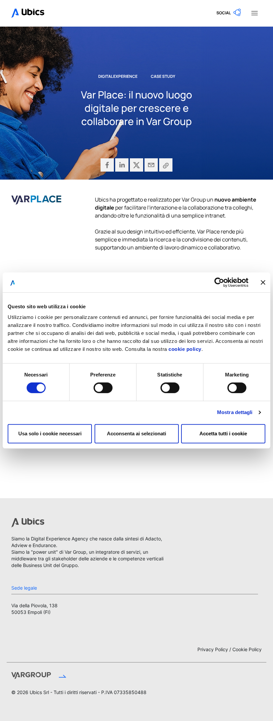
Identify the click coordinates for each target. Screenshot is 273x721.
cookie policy (184, 349)
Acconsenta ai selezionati (136, 433)
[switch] (103, 387)
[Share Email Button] (151, 165)
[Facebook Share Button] (107, 165)
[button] (229, 12)
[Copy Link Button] (165, 165)
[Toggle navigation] (254, 12)
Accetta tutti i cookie (223, 433)
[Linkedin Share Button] (122, 165)
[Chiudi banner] (263, 282)
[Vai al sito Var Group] (66, 676)
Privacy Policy (212, 649)
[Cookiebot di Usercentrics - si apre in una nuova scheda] (219, 282)
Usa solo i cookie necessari (50, 433)
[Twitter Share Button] (136, 165)
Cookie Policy (247, 649)
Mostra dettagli (235, 412)
